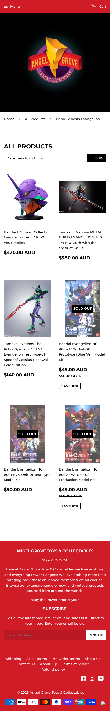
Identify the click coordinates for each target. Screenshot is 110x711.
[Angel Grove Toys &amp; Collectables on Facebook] (83, 679)
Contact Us (26, 664)
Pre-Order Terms (66, 659)
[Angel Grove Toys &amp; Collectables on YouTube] (101, 679)
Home (9, 119)
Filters (96, 158)
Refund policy (53, 669)
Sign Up (96, 635)
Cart (102, 6)
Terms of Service (76, 664)
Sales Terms (36, 659)
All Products (35, 119)
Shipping (13, 659)
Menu (15, 6)
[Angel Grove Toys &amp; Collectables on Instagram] (92, 679)
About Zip (48, 664)
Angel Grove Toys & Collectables (57, 692)
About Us (93, 659)
